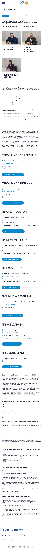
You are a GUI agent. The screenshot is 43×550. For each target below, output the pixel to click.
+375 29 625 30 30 (7, 535)
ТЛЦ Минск (5, 15)
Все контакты (38, 534)
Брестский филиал (14, 15)
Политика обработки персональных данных (10, 541)
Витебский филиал (26, 15)
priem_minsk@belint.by (25, 149)
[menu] (3, 3)
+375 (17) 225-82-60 (11, 149)
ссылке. (8, 515)
